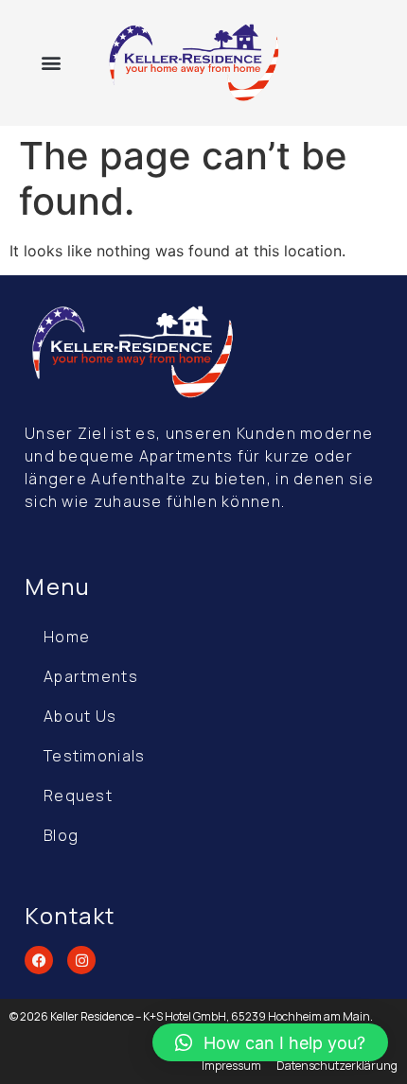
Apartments (91, 676)
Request (78, 795)
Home (67, 636)
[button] (50, 63)
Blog (61, 835)
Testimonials (95, 755)
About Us (80, 716)
